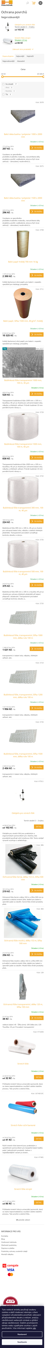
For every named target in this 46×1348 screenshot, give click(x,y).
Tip (8, 94)
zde (34, 1328)
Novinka (10, 91)
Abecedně (21, 61)
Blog (3, 1239)
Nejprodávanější (8, 61)
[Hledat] (27, 3)
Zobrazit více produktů (22, 49)
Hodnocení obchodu (9, 1242)
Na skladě (11, 84)
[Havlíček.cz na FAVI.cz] (10, 1304)
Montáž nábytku (7, 1254)
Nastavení (22, 1334)
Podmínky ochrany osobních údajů (14, 1251)
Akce (9, 87)
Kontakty (4, 1236)
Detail (39, 826)
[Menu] (40, 3)
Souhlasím (22, 1342)
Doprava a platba (7, 1248)
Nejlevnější (20, 56)
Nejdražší (30, 56)
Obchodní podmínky (9, 1245)
